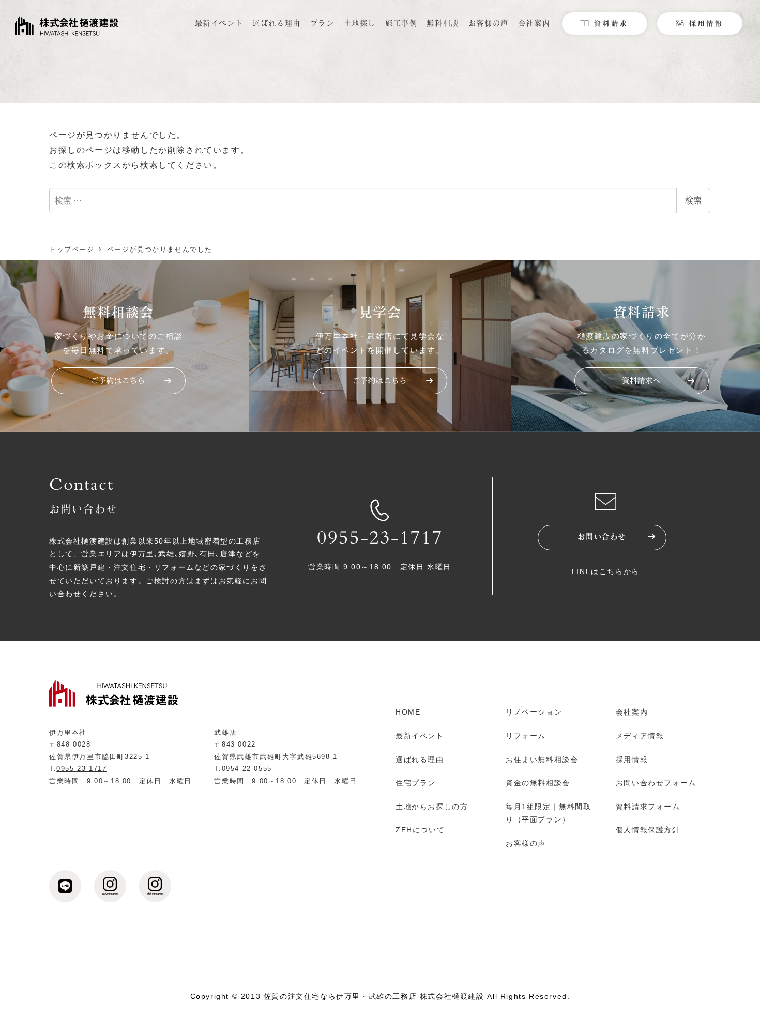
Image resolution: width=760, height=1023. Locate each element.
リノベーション (534, 712)
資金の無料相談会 (538, 783)
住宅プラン (416, 783)
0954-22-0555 (247, 768)
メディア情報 (640, 736)
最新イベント (420, 736)
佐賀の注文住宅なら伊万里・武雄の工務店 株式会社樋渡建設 (374, 996)
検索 (693, 200)
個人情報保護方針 (648, 830)
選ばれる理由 (420, 759)
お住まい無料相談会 (542, 759)
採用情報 (632, 759)
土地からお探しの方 (432, 806)
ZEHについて (420, 830)
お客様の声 (526, 843)
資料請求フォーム (648, 806)
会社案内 (632, 712)
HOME (408, 712)
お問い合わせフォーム (656, 783)
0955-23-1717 (380, 540)
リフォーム (526, 736)
